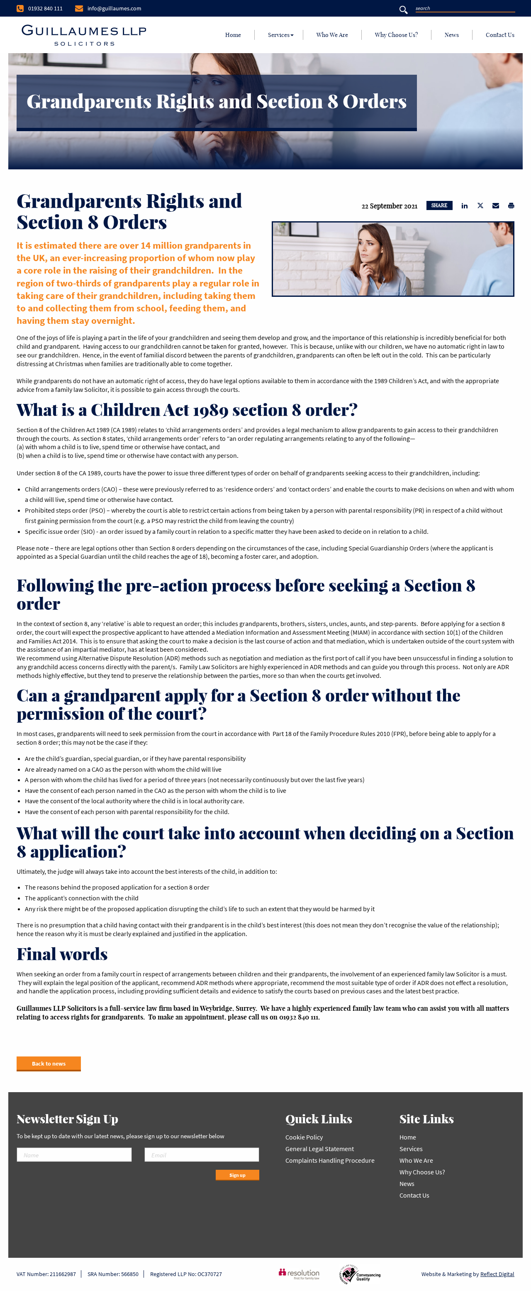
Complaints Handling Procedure (330, 1160)
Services (279, 35)
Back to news (49, 1063)
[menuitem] (233, 35)
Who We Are (332, 35)
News (452, 35)
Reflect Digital (497, 1274)
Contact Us (500, 35)
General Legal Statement (319, 1148)
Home (233, 35)
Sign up (237, 1175)
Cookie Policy (304, 1137)
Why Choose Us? (396, 35)
